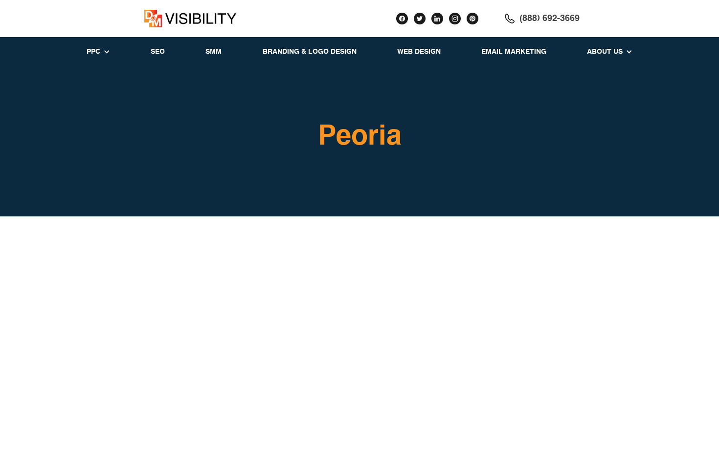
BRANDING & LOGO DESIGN (310, 51)
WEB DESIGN (419, 51)
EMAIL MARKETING (513, 51)
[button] (98, 51)
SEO (158, 51)
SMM (213, 51)
